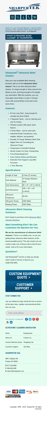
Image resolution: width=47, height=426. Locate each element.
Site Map (27, 347)
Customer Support (11, 347)
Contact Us (27, 338)
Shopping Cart (28, 342)
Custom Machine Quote (13, 342)
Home (7, 28)
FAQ (14, 30)
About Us (8, 338)
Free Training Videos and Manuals (23, 157)
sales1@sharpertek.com (15, 371)
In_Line (13, 28)
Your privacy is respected (14, 319)
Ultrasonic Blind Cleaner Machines (28, 30)
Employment (28, 333)
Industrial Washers (23, 28)
